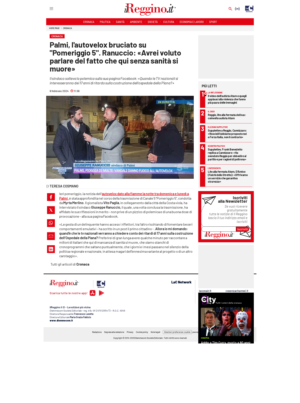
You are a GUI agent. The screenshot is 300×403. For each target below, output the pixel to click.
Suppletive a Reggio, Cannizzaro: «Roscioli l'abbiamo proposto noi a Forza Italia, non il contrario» (227, 134)
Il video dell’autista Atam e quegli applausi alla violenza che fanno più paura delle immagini (227, 99)
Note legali (155, 332)
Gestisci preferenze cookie (177, 332)
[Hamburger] (48, 8)
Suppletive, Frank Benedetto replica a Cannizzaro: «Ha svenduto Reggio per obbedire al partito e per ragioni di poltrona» (227, 154)
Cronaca (67, 28)
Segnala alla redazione (114, 332)
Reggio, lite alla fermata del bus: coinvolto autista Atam (227, 116)
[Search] (230, 9)
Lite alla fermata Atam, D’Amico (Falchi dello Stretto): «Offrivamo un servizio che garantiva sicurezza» (228, 176)
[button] (51, 197)
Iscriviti (242, 229)
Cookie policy (142, 332)
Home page (54, 28)
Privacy (130, 332)
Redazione (97, 332)
